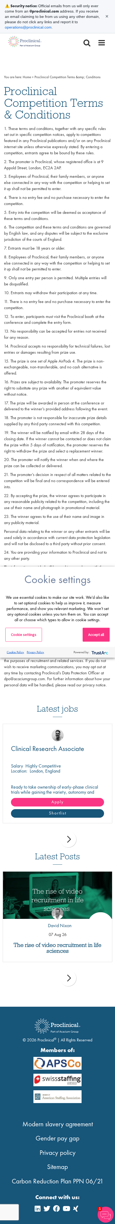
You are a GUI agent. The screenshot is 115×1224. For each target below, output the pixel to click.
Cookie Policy (15, 652)
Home (27, 77)
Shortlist (57, 813)
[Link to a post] (57, 895)
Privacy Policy (35, 652)
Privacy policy (58, 1152)
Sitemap (57, 1166)
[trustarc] (99, 652)
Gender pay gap (57, 1138)
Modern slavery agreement (57, 1124)
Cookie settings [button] (23, 634)
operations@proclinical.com (28, 27)
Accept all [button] (96, 634)
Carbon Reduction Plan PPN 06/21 (57, 1181)
